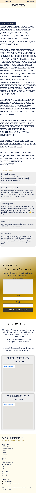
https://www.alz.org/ (7, 170)
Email (18, 302)
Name (18, 295)
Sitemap (12, 490)
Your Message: (18, 278)
